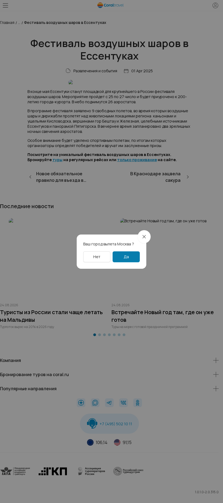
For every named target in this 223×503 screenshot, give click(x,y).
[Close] (144, 236)
